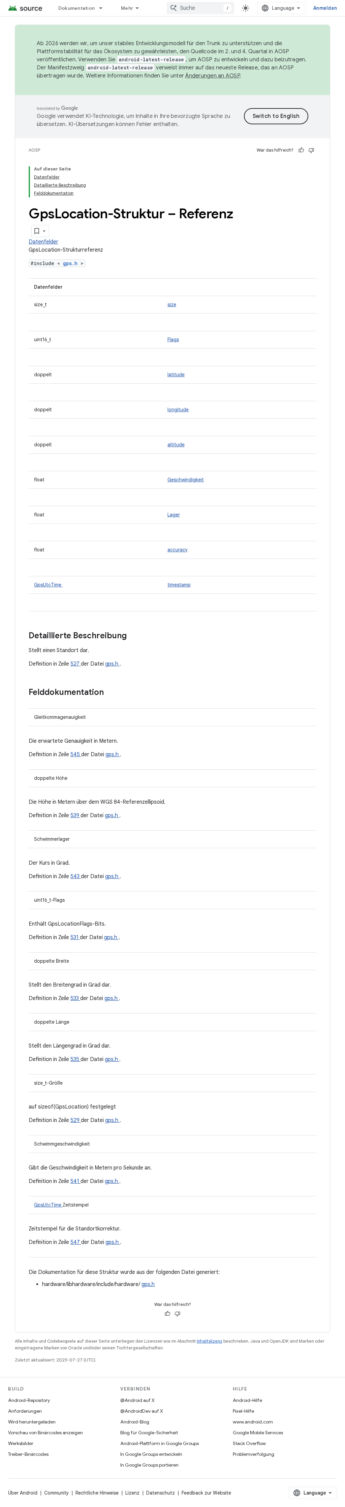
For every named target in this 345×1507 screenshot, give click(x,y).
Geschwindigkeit (185, 480)
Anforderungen (25, 1411)
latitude (176, 375)
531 (75, 937)
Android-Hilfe (247, 1400)
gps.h (72, 263)
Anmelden (325, 8)
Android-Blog (134, 1422)
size (171, 304)
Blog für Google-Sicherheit (149, 1433)
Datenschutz (160, 1493)
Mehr (127, 8)
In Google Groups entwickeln (151, 1454)
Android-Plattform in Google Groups (159, 1443)
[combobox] (200, 8)
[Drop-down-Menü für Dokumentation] (104, 8)
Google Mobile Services (258, 1433)
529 (75, 1120)
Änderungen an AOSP (212, 75)
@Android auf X (137, 1400)
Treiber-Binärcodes (28, 1454)
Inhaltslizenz (209, 1341)
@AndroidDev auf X (141, 1411)
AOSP (34, 150)
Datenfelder (43, 241)
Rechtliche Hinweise (97, 1493)
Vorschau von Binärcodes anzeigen (45, 1433)
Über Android (22, 1493)
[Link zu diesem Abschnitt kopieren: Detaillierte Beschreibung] (135, 636)
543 (75, 876)
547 (75, 1242)
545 (75, 754)
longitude (178, 410)
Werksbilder (20, 1443)
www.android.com (253, 1422)
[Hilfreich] (301, 150)
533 (75, 998)
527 (75, 664)
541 (75, 1181)
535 (75, 1059)
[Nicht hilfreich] (311, 150)
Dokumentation (76, 8)
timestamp (179, 585)
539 (75, 815)
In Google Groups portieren (149, 1465)
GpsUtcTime (48, 585)
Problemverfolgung (253, 1454)
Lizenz (132, 1493)
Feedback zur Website (206, 1493)
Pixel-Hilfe (243, 1411)
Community (56, 1493)
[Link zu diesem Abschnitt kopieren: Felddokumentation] (112, 693)
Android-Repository (29, 1400)
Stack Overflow (249, 1443)
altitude (176, 445)
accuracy (177, 550)
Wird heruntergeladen (32, 1422)
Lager (173, 515)
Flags (173, 339)
